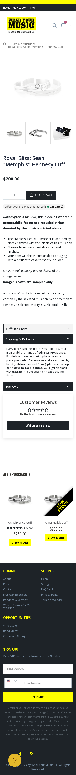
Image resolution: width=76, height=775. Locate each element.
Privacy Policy (49, 594)
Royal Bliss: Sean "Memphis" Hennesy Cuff (34, 161)
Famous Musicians (24, 44)
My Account (20, 7)
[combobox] (12, 681)
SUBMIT (38, 697)
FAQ (32, 7)
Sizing (45, 584)
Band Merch (11, 631)
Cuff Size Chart (16, 329)
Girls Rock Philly (55, 305)
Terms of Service (52, 600)
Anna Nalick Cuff (56, 523)
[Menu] (46, 25)
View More (20, 542)
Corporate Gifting (14, 636)
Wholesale (10, 625)
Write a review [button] (38, 425)
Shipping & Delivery (20, 339)
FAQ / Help (47, 589)
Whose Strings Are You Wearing (17, 606)
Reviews (12, 386)
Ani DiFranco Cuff (20, 523)
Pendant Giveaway (15, 600)
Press (7, 584)
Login (44, 579)
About (7, 579)
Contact (8, 589)
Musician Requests (15, 594)
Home (6, 7)
